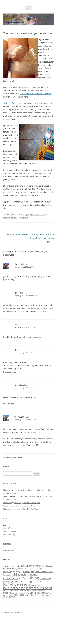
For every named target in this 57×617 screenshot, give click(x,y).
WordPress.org (9, 534)
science (7, 592)
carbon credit (31, 569)
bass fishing (34, 565)
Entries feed (7, 528)
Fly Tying (26, 214)
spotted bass (18, 595)
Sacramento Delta (34, 590)
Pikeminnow (8, 590)
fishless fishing (11, 578)
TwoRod (48, 42)
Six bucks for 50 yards (13, 103)
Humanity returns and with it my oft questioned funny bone (42, 238)
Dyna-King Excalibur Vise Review (27, 502)
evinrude (49, 571)
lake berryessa (14, 588)
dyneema (26, 571)
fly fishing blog (45, 579)
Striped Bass (29, 595)
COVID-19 (41, 568)
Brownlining (10, 568)
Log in (5, 525)
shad (26, 592)
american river (8, 566)
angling (18, 566)
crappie (7, 571)
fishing (15, 574)
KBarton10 (24, 218)
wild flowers (44, 595)
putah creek (18, 590)
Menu (28, 8)
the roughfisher (21, 264)
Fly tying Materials (37, 214)
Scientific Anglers (17, 593)
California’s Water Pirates (15, 234)
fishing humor (29, 574)
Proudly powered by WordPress (14, 612)
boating (50, 566)
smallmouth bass (40, 592)
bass (24, 565)
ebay (33, 571)
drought (17, 571)
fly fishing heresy (10, 581)
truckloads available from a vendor (35, 93)
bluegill (44, 566)
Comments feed (9, 531)
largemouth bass (39, 587)
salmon (43, 590)
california (22, 568)
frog (32, 585)
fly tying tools (23, 584)
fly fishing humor (30, 581)
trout (37, 595)
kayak (37, 585)
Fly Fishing (29, 578)
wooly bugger (9, 597)
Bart (16, 324)
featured (6, 575)
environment (40, 571)
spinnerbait (7, 595)
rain (24, 590)
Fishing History (9, 550)
